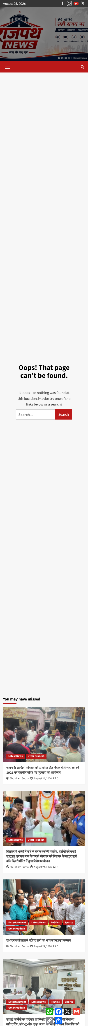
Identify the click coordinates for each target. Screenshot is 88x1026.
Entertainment (17, 923)
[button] (6, 66)
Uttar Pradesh (36, 756)
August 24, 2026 (43, 778)
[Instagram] (69, 3)
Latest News (15, 756)
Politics (55, 923)
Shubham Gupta (19, 778)
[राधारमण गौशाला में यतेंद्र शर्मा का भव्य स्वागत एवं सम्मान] (44, 906)
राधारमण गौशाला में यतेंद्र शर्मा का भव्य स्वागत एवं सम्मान (38, 940)
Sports (69, 923)
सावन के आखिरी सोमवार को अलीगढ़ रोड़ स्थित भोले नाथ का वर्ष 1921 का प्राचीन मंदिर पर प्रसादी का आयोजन (42, 770)
